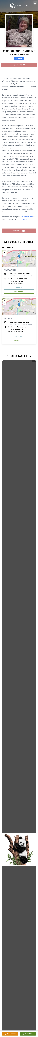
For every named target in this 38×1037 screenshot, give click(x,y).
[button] (19, 256)
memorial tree (27, 217)
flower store (25, 219)
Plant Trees (19, 292)
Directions (19, 288)
